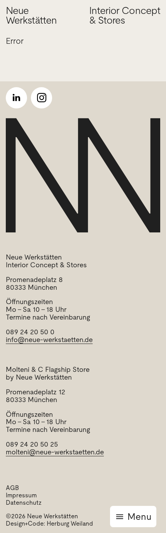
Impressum (21, 495)
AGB (12, 488)
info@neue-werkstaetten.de (49, 339)
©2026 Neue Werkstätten (42, 516)
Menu (139, 516)
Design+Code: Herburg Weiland (49, 523)
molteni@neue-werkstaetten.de (55, 452)
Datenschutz (24, 502)
